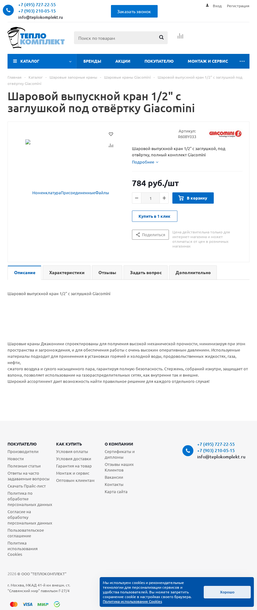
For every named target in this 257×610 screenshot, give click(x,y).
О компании (119, 443)
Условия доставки (73, 458)
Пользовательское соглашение (26, 532)
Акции (122, 61)
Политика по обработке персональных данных (30, 498)
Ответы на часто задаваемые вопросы (29, 475)
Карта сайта (116, 491)
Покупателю (159, 61)
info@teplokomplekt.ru (40, 17)
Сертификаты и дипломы (120, 454)
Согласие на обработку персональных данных (30, 517)
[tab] (145, 162)
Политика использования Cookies (23, 548)
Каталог (29, 61)
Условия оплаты (72, 451)
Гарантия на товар (74, 465)
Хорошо (227, 592)
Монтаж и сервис (208, 61)
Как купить (69, 443)
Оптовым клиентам (75, 480)
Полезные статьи (24, 465)
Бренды (92, 61)
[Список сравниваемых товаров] (180, 38)
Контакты (114, 484)
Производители (23, 451)
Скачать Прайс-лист (27, 485)
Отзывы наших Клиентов (119, 466)
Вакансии (114, 477)
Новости (16, 458)
